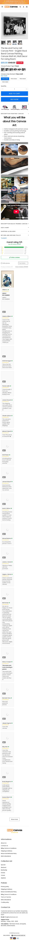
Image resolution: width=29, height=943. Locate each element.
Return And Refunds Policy (9, 853)
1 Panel (17, 66)
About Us (3, 843)
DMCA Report (6, 935)
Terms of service (6, 897)
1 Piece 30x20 (14, 78)
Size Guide (4, 76)
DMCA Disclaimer (6, 856)
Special (3, 865)
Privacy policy (5, 886)
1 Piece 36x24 (22, 78)
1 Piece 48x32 (5, 82)
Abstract (3, 867)
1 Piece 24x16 (19, 74)
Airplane (3, 878)
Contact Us (4, 845)
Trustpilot (4, 238)
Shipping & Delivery (6, 851)
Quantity (3, 86)
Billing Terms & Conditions (8, 848)
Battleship (4, 870)
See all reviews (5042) (14, 244)
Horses (3, 872)
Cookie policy (5, 902)
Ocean (3, 875)
